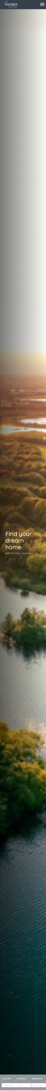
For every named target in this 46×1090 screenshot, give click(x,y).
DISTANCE (21, 1078)
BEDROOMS (37, 1078)
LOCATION (6, 1078)
